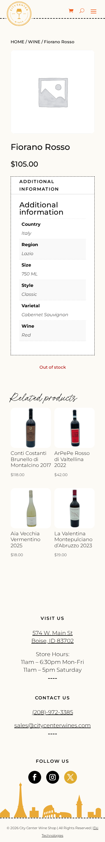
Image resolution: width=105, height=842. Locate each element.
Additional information (39, 185)
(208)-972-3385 (52, 712)
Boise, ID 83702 (52, 640)
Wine (34, 41)
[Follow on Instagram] (52, 777)
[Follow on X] (70, 777)
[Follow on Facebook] (34, 777)
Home (17, 41)
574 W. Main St (52, 633)
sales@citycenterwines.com (52, 725)
